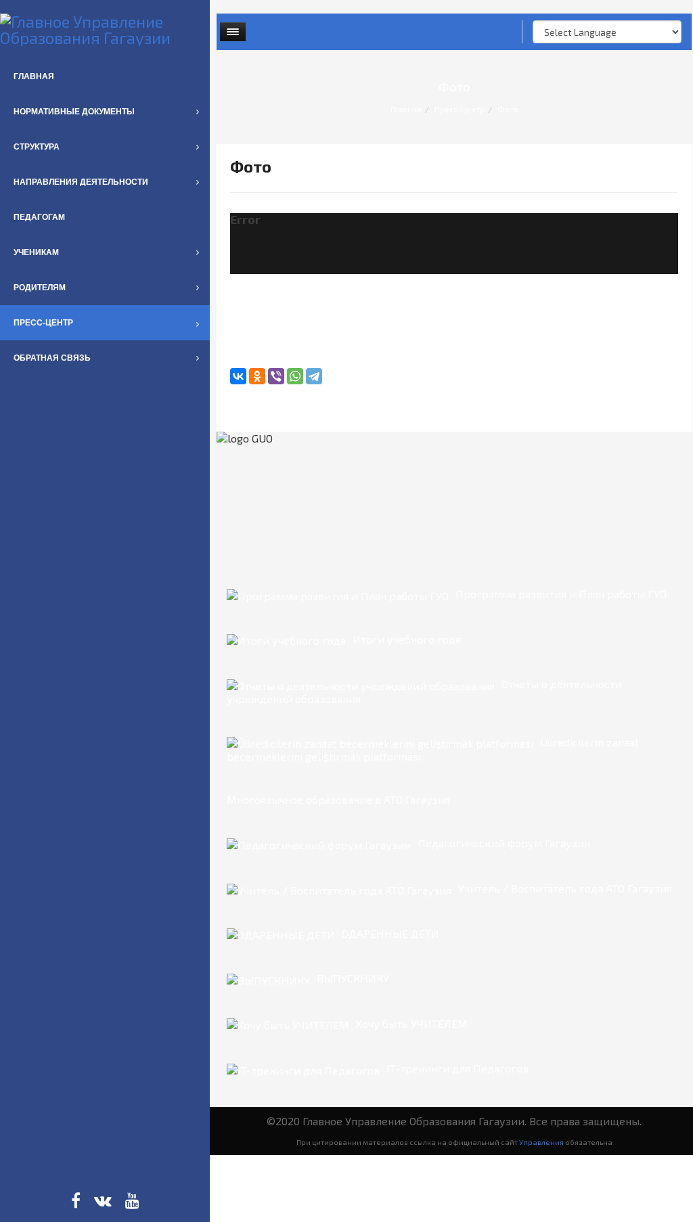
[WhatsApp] (295, 376)
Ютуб (132, 1200)
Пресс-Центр (459, 109)
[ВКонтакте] (238, 376)
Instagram (103, 1200)
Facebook (76, 1200)
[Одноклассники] (257, 376)
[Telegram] (314, 376)
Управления (541, 1141)
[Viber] (276, 376)
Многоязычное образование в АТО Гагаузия (338, 799)
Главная (406, 109)
